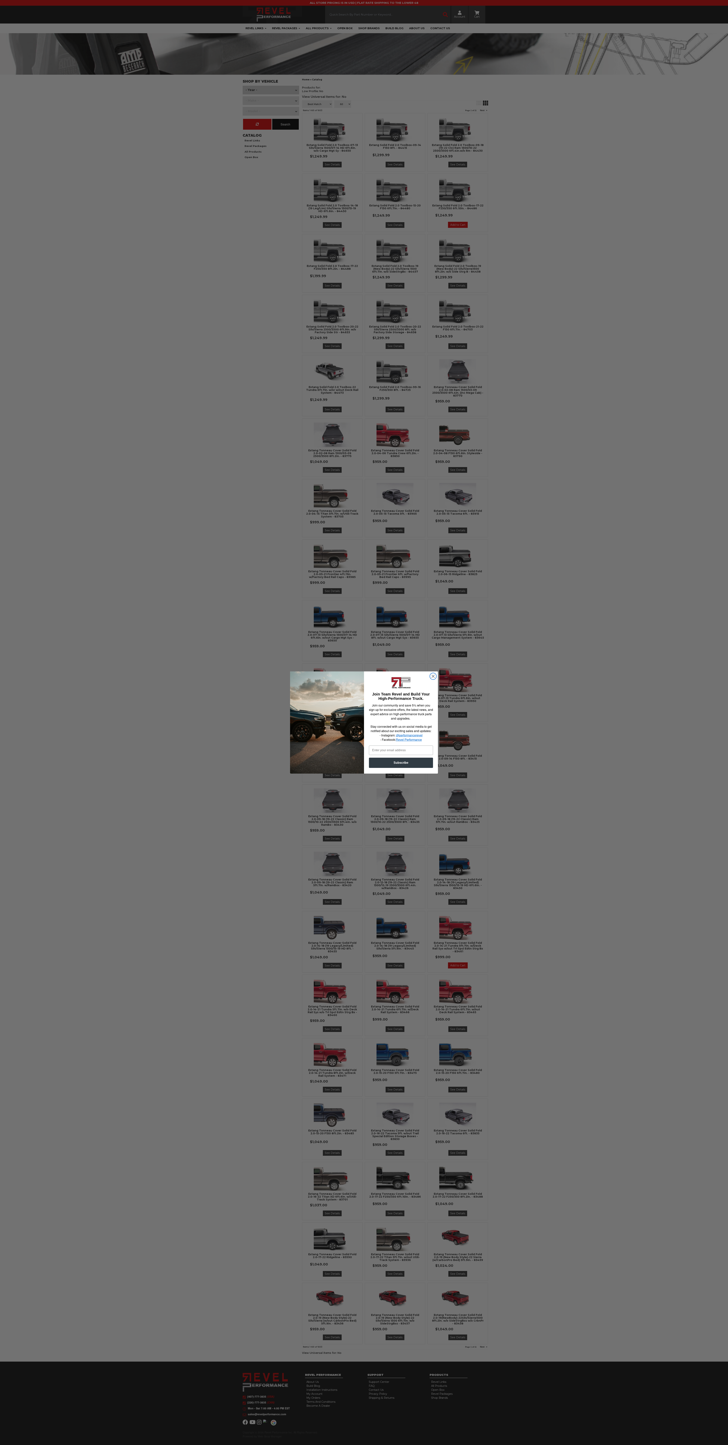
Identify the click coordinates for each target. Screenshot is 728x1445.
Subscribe (401, 762)
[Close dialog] (433, 676)
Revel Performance (409, 739)
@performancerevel (409, 735)
